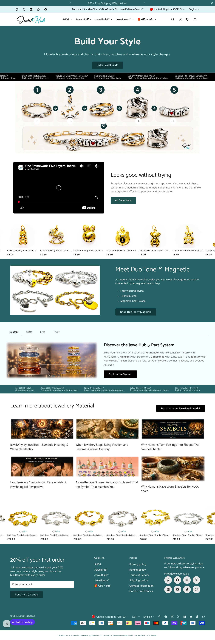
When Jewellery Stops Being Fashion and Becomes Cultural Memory (102, 447)
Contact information (141, 585)
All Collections (123, 200)
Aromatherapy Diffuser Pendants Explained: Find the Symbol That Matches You (107, 484)
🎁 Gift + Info (145, 19)
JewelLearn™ (123, 19)
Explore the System (120, 374)
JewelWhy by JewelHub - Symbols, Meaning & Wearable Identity (39, 447)
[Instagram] (16, 9)
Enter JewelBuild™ (107, 65)
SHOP (65, 19)
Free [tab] (42, 331)
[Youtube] (177, 589)
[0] (195, 19)
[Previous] (70, 3)
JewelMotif (82, 19)
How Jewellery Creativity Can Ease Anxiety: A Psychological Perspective (38, 484)
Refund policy (137, 569)
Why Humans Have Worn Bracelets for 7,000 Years (170, 489)
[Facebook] (45, 9)
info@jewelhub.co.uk (176, 573)
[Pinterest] (168, 580)
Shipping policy (138, 580)
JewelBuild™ (102, 19)
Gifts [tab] (29, 331)
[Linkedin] (31, 9)
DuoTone (107, 9)
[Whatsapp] (38, 9)
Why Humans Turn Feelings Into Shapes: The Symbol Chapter (170, 447)
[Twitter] (24, 9)
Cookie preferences (141, 591)
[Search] (173, 19)
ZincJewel (120, 9)
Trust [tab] (56, 331)
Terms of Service (139, 575)
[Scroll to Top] (208, 622)
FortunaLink (78, 9)
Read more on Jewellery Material (180, 408)
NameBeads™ (135, 9)
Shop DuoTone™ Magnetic (135, 311)
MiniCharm (94, 9)
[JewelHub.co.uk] (31, 19)
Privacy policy (137, 564)
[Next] (144, 3)
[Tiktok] (187, 589)
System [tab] (13, 331)
